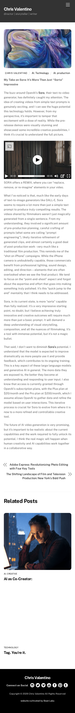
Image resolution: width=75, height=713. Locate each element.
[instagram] (32, 685)
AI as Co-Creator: (18, 579)
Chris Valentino (16, 73)
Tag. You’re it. (15, 652)
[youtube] (49, 685)
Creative (12, 574)
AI (33, 72)
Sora (41, 92)
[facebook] (54, 685)
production (63, 72)
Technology (42, 72)
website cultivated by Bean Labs (37, 700)
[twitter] (38, 685)
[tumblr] (66, 685)
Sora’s (52, 347)
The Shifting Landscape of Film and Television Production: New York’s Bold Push (35, 476)
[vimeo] (43, 685)
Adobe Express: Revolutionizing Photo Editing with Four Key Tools (39, 466)
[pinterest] (60, 685)
